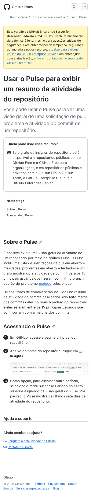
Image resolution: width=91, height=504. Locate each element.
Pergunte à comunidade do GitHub (32, 441)
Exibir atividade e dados (48, 17)
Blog (56, 488)
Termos (40, 484)
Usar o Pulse (78, 17)
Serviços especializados (33, 488)
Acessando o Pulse (26, 326)
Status (72, 484)
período (45, 283)
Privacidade (56, 484)
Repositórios (18, 17)
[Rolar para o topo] (81, 494)
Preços (8, 488)
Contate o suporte (20, 447)
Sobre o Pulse (20, 242)
